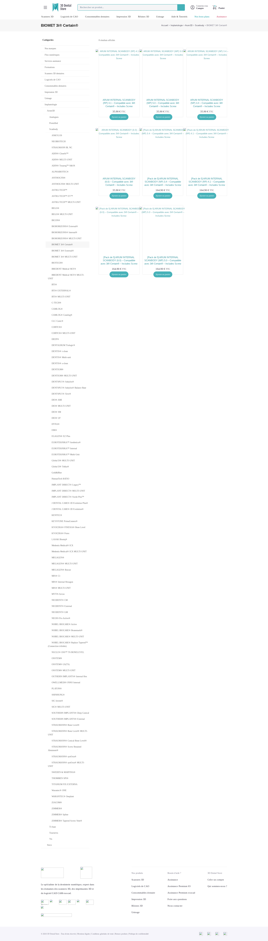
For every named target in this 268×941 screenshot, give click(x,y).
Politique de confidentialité (139, 934)
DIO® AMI (57, 400)
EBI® (54, 430)
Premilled (53, 123)
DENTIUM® (57, 369)
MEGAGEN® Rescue (61, 570)
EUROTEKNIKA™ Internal (64, 448)
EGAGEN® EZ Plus (61, 436)
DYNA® (56, 424)
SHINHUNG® (58, 695)
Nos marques (50, 48)
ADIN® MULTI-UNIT (62, 159)
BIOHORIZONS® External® (65, 226)
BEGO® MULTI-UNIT (62, 214)
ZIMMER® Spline (60, 814)
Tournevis (53, 833)
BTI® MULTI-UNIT (61, 297)
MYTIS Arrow (58, 594)
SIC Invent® (57, 701)
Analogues (53, 117)
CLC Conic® (57, 321)
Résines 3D (143, 16)
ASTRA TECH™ (59, 190)
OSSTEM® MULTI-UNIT (64, 670)
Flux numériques (52, 55)
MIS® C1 (56, 576)
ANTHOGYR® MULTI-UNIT (65, 184)
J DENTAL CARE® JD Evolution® (68, 509)
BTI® (54, 284)
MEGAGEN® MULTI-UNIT (65, 563)
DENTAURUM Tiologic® (63, 345)
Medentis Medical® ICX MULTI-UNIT (69, 551)
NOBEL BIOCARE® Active (64, 624)
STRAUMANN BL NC (62, 147)
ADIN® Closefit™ (60, 153)
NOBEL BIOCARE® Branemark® (67, 630)
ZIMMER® (57, 808)
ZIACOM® (57, 802)
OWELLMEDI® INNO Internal (66, 682)
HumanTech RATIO (60, 479)
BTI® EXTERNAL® (61, 290)
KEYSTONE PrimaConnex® (65, 521)
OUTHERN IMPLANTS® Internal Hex (69, 676)
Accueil (164, 25)
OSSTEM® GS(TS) (61, 664)
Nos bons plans (201, 16)
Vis (50, 839)
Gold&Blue (57, 473)
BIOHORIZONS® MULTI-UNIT (67, 238)
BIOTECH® (57, 263)
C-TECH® (56, 303)
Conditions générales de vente (102, 934)
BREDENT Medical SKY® (64, 269)
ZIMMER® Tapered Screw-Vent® (67, 821)
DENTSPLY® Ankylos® (63, 382)
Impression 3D (123, 16)
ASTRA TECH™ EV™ (62, 196)
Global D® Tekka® (60, 466)
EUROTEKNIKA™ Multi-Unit (66, 454)
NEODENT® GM (60, 612)
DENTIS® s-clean (60, 363)
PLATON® (57, 688)
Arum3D (188, 25)
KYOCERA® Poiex (60, 533)
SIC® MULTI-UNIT (61, 707)
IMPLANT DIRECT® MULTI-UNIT (68, 491)
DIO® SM (56, 412)
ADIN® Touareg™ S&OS (63, 166)
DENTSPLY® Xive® (61, 394)
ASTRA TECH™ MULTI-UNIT (66, 202)
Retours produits (121, 934)
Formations (50, 67)
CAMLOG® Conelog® (62, 315)
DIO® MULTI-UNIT (61, 406)
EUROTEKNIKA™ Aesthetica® (66, 442)
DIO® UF (56, 418)
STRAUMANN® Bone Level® (65, 725)
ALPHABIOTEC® (60, 172)
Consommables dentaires (97, 16)
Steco (49, 845)
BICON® (56, 220)
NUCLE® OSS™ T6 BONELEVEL (68, 652)
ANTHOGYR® (58, 178)
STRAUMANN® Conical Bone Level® (69, 741)
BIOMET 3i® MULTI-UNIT (65, 257)
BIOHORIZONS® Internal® (64, 232)
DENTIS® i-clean (60, 351)
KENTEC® (57, 515)
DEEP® (55, 339)
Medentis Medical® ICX (62, 545)
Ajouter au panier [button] (119, 117)
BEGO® (55, 208)
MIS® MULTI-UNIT (61, 588)
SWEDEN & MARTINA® (63, 772)
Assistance (222, 16)
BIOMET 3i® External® (63, 251)
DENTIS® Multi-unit (61, 357)
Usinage (160, 16)
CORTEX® (57, 327)
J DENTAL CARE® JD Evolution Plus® (70, 503)
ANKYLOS (57, 135)
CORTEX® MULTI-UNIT (63, 333)
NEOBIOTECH (59, 141)
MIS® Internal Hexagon (62, 582)
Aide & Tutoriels (179, 16)
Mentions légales (83, 934)
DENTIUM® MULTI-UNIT (64, 376)
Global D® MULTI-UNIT (63, 460)
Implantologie (177, 25)
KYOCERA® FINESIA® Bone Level (68, 527)
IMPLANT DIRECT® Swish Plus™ (68, 497)
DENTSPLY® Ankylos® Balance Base (69, 388)
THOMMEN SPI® (60, 778)
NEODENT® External (62, 606)
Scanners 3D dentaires (54, 73)
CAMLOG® (57, 309)
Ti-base (52, 827)
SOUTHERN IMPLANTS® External (68, 719)
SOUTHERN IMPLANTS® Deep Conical (70, 713)
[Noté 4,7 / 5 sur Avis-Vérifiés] (68, 915)
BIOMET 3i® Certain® (62, 244)
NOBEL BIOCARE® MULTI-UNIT (68, 636)
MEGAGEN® (58, 557)
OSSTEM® (57, 658)
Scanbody (199, 25)
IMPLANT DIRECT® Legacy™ (66, 485)
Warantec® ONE (59, 790)
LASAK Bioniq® (59, 539)
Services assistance (53, 61)
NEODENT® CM (60, 600)
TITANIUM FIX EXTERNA (64, 784)
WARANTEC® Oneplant (63, 796)
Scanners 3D (47, 16)
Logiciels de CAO (69, 16)
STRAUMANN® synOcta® (64, 756)
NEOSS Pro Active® (61, 618)
